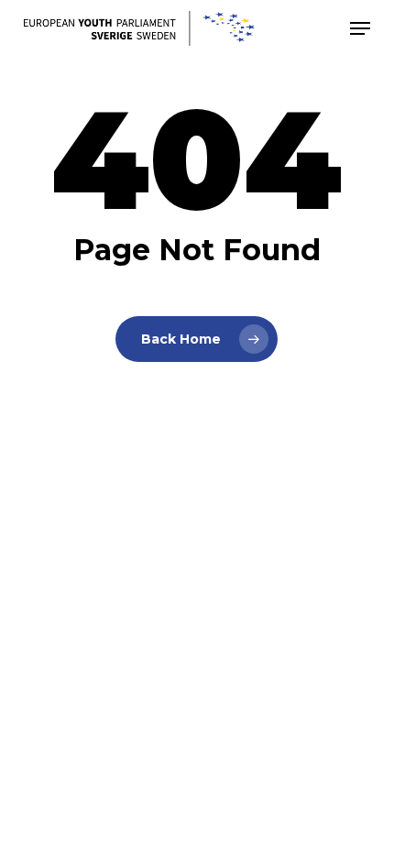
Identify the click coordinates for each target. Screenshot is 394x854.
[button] (360, 28)
